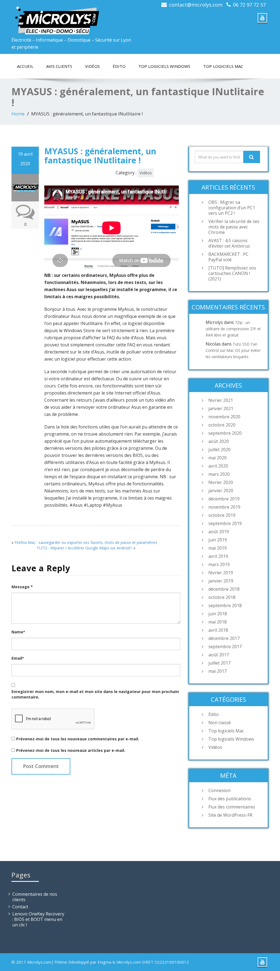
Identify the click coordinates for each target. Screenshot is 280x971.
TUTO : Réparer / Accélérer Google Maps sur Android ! (84, 547)
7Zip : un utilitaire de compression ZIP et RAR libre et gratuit (233, 329)
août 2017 (218, 654)
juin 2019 (217, 540)
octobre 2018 (221, 597)
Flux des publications (229, 798)
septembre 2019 (225, 523)
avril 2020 (218, 466)
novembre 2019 (224, 507)
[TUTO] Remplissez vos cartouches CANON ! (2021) (232, 273)
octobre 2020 (221, 425)
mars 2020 (219, 474)
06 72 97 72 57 (249, 4)
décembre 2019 (224, 499)
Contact (20, 907)
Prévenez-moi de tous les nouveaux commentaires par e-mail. (77, 738)
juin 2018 (217, 613)
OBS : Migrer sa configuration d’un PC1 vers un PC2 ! (231, 207)
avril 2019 (218, 556)
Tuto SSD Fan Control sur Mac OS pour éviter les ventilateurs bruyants (233, 350)
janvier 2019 (220, 581)
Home (18, 114)
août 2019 (218, 531)
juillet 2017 (219, 663)
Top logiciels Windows (164, 66)
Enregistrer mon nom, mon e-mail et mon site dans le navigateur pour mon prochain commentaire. (95, 694)
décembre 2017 (224, 638)
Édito (119, 66)
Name (18, 631)
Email (17, 658)
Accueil (25, 66)
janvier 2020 (220, 490)
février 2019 (220, 572)
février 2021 (220, 400)
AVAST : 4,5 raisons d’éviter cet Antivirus (229, 243)
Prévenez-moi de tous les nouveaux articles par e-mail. (70, 750)
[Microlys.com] (73, 17)
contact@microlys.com (196, 4)
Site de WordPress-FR (230, 815)
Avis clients (59, 66)
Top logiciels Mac (223, 66)
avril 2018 (218, 630)
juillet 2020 (219, 449)
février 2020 (220, 482)
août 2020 (218, 441)
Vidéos (92, 66)
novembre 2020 (224, 416)
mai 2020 (217, 457)
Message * (22, 586)
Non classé (219, 722)
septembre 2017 (225, 646)
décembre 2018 (224, 589)
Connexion (219, 790)
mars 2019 (219, 564)
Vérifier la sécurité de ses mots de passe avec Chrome (233, 227)
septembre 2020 (225, 433)
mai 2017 (217, 671)
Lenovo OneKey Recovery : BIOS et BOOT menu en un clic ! (38, 919)
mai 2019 (217, 548)
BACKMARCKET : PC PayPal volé (228, 256)
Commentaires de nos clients (34, 897)
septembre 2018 (225, 605)
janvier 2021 (220, 408)
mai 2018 (217, 622)
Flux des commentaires (231, 807)
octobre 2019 (221, 515)
